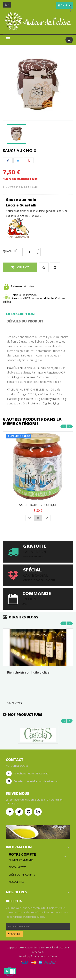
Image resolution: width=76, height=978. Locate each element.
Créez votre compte (22, 874)
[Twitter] (19, 812)
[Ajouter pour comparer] (55, 267)
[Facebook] (10, 812)
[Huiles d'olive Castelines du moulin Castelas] (38, 734)
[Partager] (7, 160)
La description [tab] (20, 313)
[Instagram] (38, 812)
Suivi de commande (21, 860)
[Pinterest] (29, 160)
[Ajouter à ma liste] (44, 267)
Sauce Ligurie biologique (38, 505)
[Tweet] (18, 160)
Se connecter (18, 867)
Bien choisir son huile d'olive (28, 672)
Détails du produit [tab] (24, 321)
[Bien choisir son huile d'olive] (38, 647)
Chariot (20, 267)
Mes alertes (16, 881)
